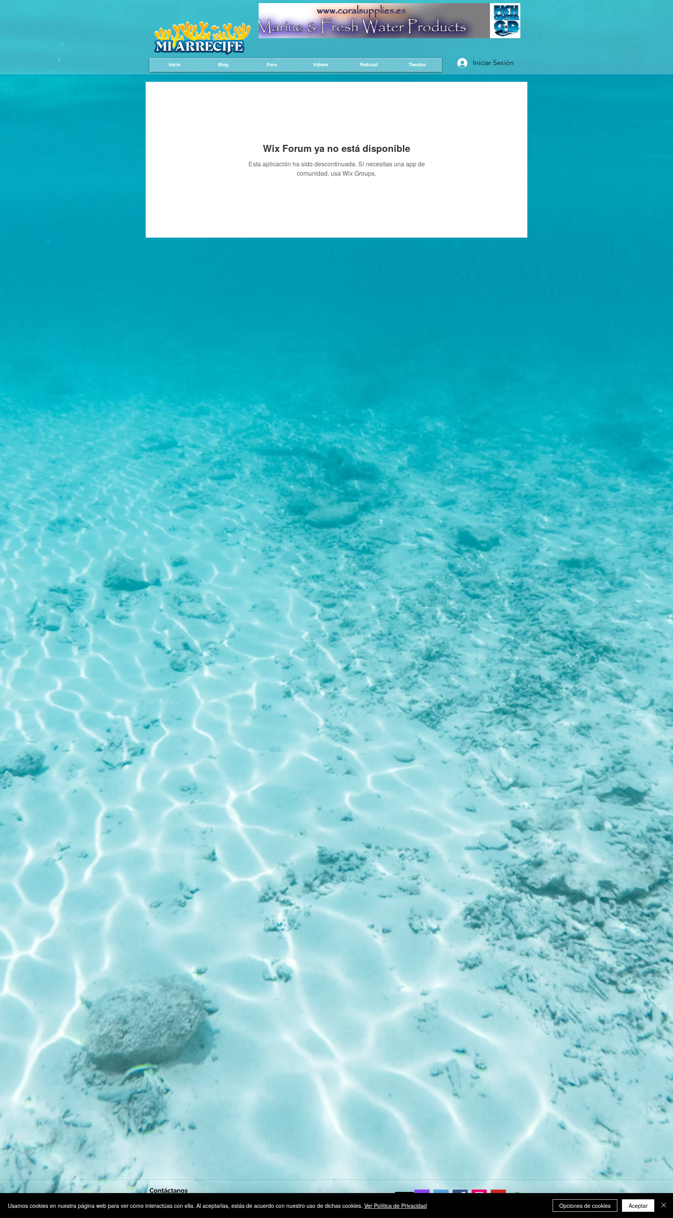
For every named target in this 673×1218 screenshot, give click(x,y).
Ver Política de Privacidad (395, 1205)
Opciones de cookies (585, 1205)
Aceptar (638, 1205)
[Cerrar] (663, 1205)
